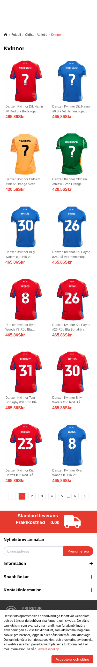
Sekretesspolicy (47, 649)
